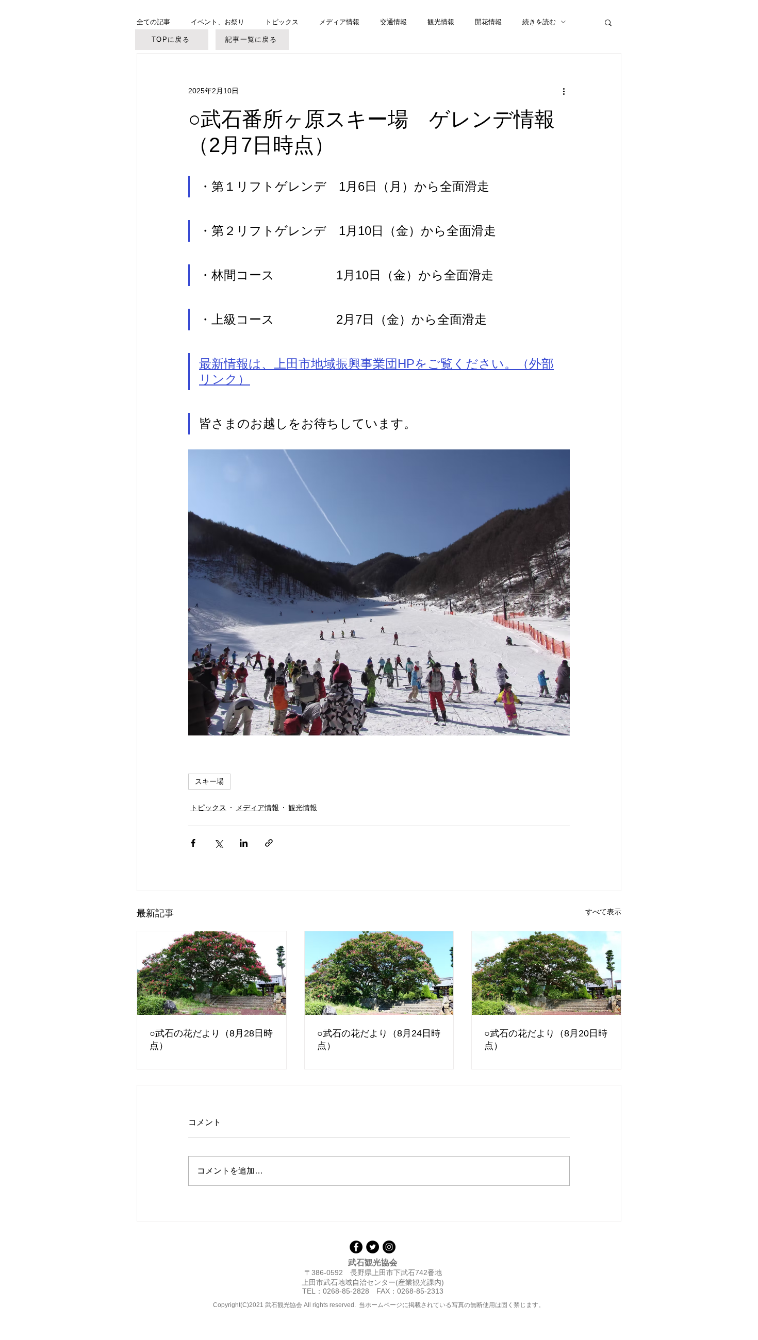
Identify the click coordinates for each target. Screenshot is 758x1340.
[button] (608, 22)
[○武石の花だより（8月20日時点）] (546, 973)
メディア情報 (339, 22)
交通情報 (393, 22)
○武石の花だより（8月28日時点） (211, 1039)
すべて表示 (603, 912)
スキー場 (209, 781)
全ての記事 (153, 22)
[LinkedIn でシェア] (244, 843)
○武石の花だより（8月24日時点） (378, 1039)
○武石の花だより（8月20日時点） (545, 1039)
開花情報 (488, 22)
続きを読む (539, 22)
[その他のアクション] (563, 91)
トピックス (282, 22)
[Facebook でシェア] (193, 843)
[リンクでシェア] (269, 843)
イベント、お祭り (217, 22)
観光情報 (440, 22)
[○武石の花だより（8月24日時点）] (379, 973)
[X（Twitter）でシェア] (218, 843)
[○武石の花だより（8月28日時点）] (211, 973)
